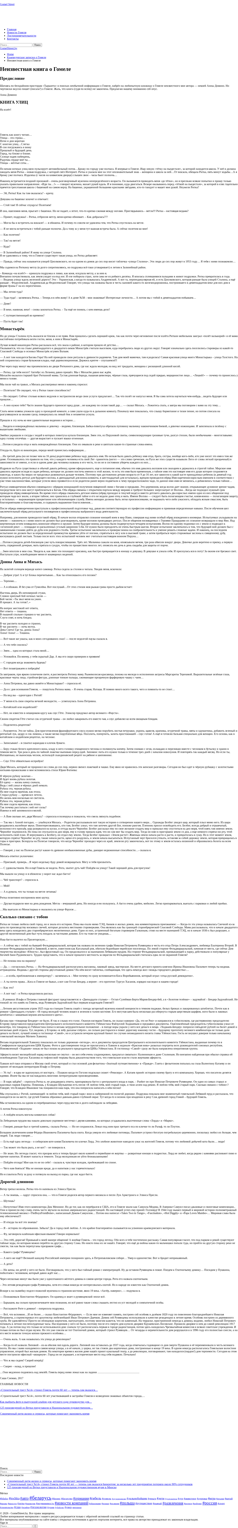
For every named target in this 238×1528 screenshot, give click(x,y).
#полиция (114, 1503)
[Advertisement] (63, 16)
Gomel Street (7, 4)
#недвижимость (45, 1503)
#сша (17, 1507)
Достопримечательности (21, 35)
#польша (127, 1503)
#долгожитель (171, 1499)
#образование (95, 1503)
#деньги (152, 1498)
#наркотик (30, 1503)
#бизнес (56, 1498)
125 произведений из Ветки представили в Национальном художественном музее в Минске (62, 1487)
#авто (24, 1498)
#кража (3, 1503)
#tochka (14, 1498)
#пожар (105, 1503)
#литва (21, 1503)
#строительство (6, 1507)
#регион (188, 1503)
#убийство (59, 1507)
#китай (229, 1498)
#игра (212, 1498)
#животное (190, 1498)
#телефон (25, 1507)
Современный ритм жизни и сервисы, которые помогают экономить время (44, 1413)
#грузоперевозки (119, 1499)
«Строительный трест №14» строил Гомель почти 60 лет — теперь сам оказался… (49, 1390)
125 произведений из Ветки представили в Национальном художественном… (46, 1407)
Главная (11, 29)
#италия (220, 1498)
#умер (68, 1507)
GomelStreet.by (8, 48)
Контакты (13, 38)
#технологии (38, 1507)
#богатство (66, 1498)
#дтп (180, 1498)
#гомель (106, 1498)
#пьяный (157, 1503)
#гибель (95, 1498)
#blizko (4, 1498)
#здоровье (202, 1498)
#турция (50, 1507)
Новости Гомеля (16, 32)
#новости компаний (71, 1503)
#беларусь (40, 1497)
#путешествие (143, 1503)
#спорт (221, 1503)
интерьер (77, 1507)
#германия (81, 1498)
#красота (12, 1503)
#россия (209, 1503)
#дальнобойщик (137, 1498)
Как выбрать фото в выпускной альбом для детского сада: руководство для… (46, 1401)
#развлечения (173, 1503)
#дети (160, 1498)
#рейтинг (197, 1503)
